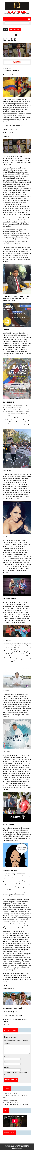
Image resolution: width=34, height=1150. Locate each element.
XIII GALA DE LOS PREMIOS (11, 1093)
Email (6, 1062)
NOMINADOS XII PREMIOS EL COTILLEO (15, 1104)
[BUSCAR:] (17, 23)
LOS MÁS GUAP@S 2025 (10, 1100)
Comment (7, 1043)
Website (6, 1067)
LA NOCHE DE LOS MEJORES (11, 1102)
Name (6, 1057)
